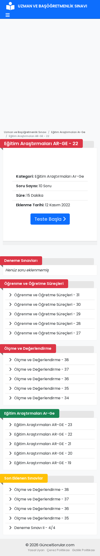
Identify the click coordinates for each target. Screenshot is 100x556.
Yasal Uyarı (36, 550)
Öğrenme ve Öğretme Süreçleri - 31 (46, 295)
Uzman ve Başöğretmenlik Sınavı (25, 132)
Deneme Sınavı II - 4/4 (34, 527)
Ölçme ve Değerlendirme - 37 (41, 369)
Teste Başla (48, 219)
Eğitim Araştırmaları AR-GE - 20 (42, 453)
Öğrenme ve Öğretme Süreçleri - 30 (47, 304)
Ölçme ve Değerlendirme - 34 (41, 398)
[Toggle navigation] (8, 15)
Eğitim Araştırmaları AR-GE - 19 (42, 463)
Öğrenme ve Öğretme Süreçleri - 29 (46, 314)
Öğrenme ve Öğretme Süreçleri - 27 (47, 333)
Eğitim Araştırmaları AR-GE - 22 (42, 434)
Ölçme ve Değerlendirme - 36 (41, 379)
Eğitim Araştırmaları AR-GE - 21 (42, 443)
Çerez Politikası (58, 550)
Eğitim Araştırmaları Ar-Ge (68, 132)
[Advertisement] (50, 77)
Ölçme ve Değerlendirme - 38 (41, 360)
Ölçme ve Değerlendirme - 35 (41, 388)
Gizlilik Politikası (83, 550)
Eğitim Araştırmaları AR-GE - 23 (42, 424)
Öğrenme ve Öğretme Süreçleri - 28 (47, 323)
